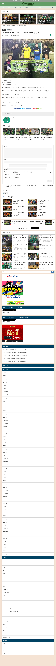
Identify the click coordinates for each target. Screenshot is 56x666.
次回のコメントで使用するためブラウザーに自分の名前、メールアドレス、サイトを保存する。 (28, 172)
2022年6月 (5, 439)
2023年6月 (5, 407)
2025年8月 (5, 372)
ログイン (4, 643)
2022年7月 (5, 436)
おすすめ (10, 29)
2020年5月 (5, 512)
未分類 (4, 633)
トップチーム (5, 621)
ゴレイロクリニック (7, 608)
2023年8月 (5, 401)
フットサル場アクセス (17, 7)
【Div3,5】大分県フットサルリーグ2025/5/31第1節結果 (15, 358)
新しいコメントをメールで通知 (12, 174)
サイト (5, 169)
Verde (4, 586)
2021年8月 (5, 471)
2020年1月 (5, 525)
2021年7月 (5, 474)
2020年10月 (5, 496)
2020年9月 (5, 499)
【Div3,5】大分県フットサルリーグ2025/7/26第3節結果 (15, 352)
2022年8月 (5, 433)
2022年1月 (5, 455)
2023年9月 (5, 398)
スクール (4, 614)
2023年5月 (5, 410)
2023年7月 (5, 404)
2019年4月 (5, 554)
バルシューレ (5, 624)
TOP (34, 7)
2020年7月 (5, 506)
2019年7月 (5, 544)
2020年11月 (5, 493)
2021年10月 (5, 464)
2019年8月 (5, 541)
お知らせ (4, 595)
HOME (3, 7)
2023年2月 (5, 417)
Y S (12, 117)
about (9, 7)
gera (4, 563)
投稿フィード (5, 646)
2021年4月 (5, 480)
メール (6, 165)
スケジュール (27, 7)
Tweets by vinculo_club (7, 312)
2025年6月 (5, 375)
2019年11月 (5, 531)
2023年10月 (5, 394)
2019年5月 (5, 550)
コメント (7, 146)
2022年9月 (5, 429)
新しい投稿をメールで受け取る (12, 177)
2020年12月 (5, 490)
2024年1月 (5, 388)
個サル (53, 7)
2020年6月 (5, 509)
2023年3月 (5, 414)
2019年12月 (5, 528)
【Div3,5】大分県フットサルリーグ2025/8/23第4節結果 (15, 349)
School (47, 7)
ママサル (4, 627)
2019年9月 (5, 538)
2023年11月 (5, 391)
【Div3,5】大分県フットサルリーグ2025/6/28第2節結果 (15, 355)
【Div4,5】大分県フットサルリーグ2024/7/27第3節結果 (15, 361)
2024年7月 (5, 382)
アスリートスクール (7, 598)
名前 (5, 159)
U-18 (4, 576)
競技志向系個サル (6, 637)
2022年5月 (5, 442)
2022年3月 (5, 449)
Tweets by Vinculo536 (7, 321)
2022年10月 (5, 426)
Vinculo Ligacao (6, 592)
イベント (4, 602)
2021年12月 (5, 458)
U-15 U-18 (40, 7)
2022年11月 (5, 423)
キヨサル (4, 605)
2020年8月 (5, 503)
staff (4, 570)
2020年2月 (5, 522)
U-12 (4, 573)
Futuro (4, 560)
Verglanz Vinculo (6, 589)
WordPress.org (6, 653)
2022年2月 (5, 452)
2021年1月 (5, 487)
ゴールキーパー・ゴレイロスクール (10, 611)
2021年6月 (5, 477)
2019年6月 (5, 547)
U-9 (3, 579)
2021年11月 (5, 461)
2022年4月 (5, 445)
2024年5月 (5, 385)
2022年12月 (5, 420)
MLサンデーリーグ (7, 567)
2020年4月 (5, 515)
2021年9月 (5, 468)
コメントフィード (6, 650)
